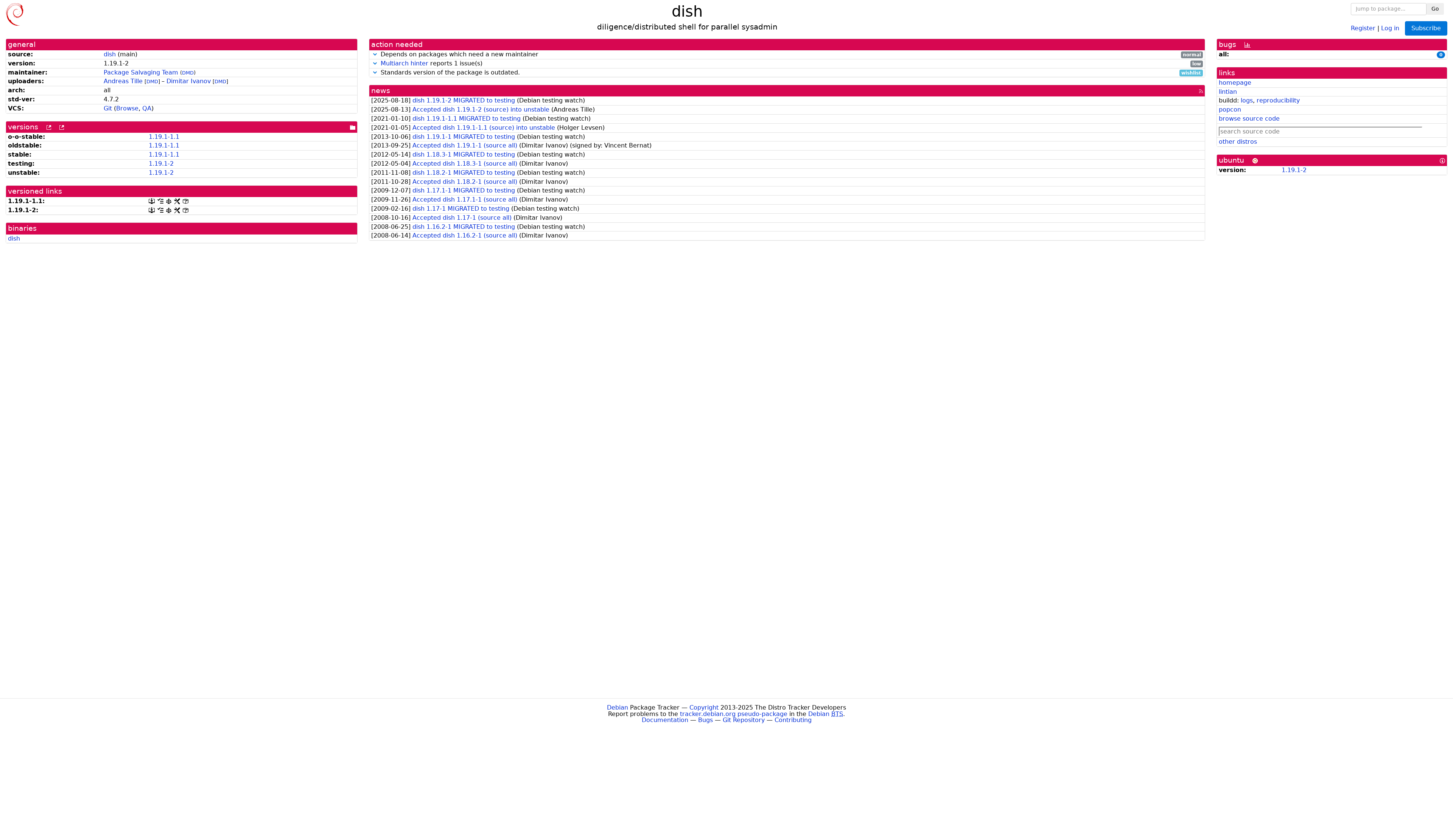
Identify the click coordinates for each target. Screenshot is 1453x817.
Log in (1390, 27)
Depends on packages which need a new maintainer (790, 54)
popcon (1230, 109)
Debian (617, 707)
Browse (127, 108)
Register (1363, 27)
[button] (375, 54)
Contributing (793, 720)
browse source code (1249, 118)
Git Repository (744, 720)
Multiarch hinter (404, 63)
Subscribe (1426, 28)
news (380, 90)
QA (146, 108)
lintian (1228, 91)
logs (1247, 100)
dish (110, 54)
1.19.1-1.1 (164, 136)
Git (108, 108)
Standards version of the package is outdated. (790, 73)
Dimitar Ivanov (188, 81)
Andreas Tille (123, 81)
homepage (1235, 82)
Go (1435, 9)
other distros (1238, 141)
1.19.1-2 (161, 163)
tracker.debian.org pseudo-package (733, 714)
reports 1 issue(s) (791, 64)
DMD (188, 73)
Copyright (704, 707)
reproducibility (1278, 100)
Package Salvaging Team (141, 72)
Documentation (665, 720)
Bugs (705, 720)
